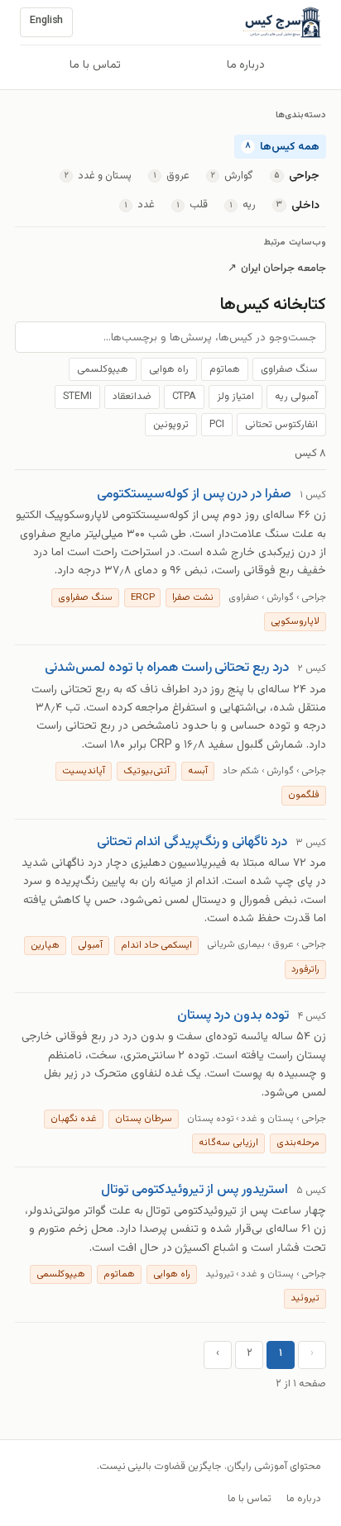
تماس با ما (95, 65)
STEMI (77, 396)
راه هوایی (169, 369)
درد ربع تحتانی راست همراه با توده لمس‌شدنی (167, 667)
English (46, 20)
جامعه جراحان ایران (277, 269)
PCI (216, 424)
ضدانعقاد (132, 396)
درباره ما (246, 65)
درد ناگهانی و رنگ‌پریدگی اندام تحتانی (192, 842)
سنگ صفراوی (289, 369)
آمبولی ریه (296, 396)
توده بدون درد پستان (233, 1015)
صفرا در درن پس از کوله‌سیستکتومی (194, 494)
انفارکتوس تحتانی (281, 424)
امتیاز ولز (235, 396)
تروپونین (171, 424)
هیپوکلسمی (102, 369)
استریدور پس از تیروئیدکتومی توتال (194, 1190)
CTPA (184, 396)
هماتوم (224, 369)
